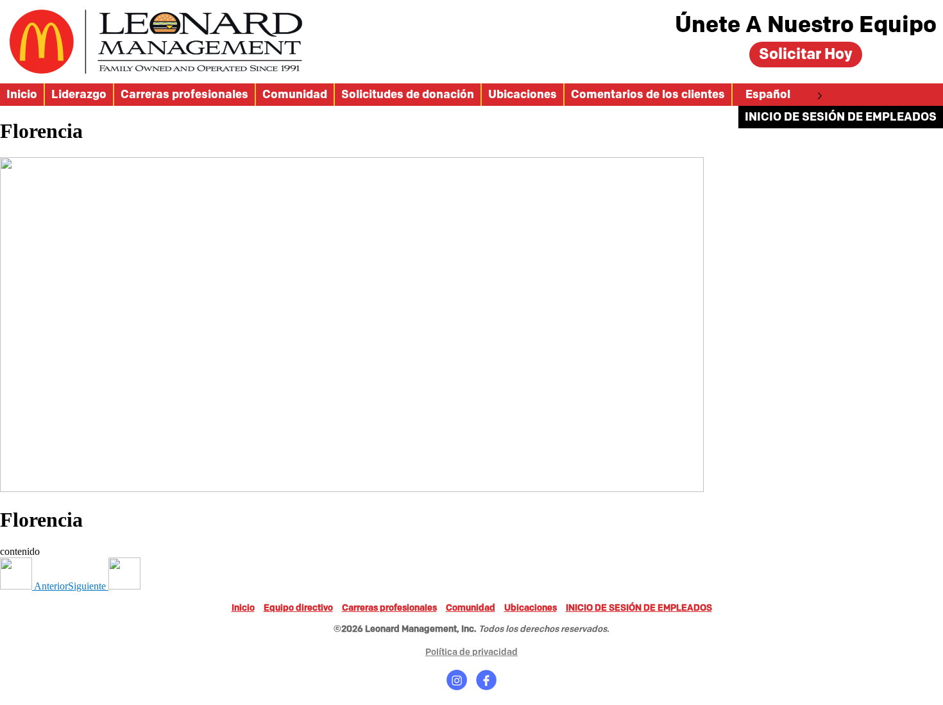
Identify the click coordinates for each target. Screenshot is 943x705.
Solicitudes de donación (407, 94)
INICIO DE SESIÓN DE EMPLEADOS (841, 117)
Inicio (21, 94)
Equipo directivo (298, 607)
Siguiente (88, 586)
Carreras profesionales (184, 94)
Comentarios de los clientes (648, 94)
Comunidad (294, 94)
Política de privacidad (471, 652)
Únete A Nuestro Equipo (806, 25)
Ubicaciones (522, 94)
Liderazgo (78, 94)
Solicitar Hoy (806, 54)
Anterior (50, 586)
